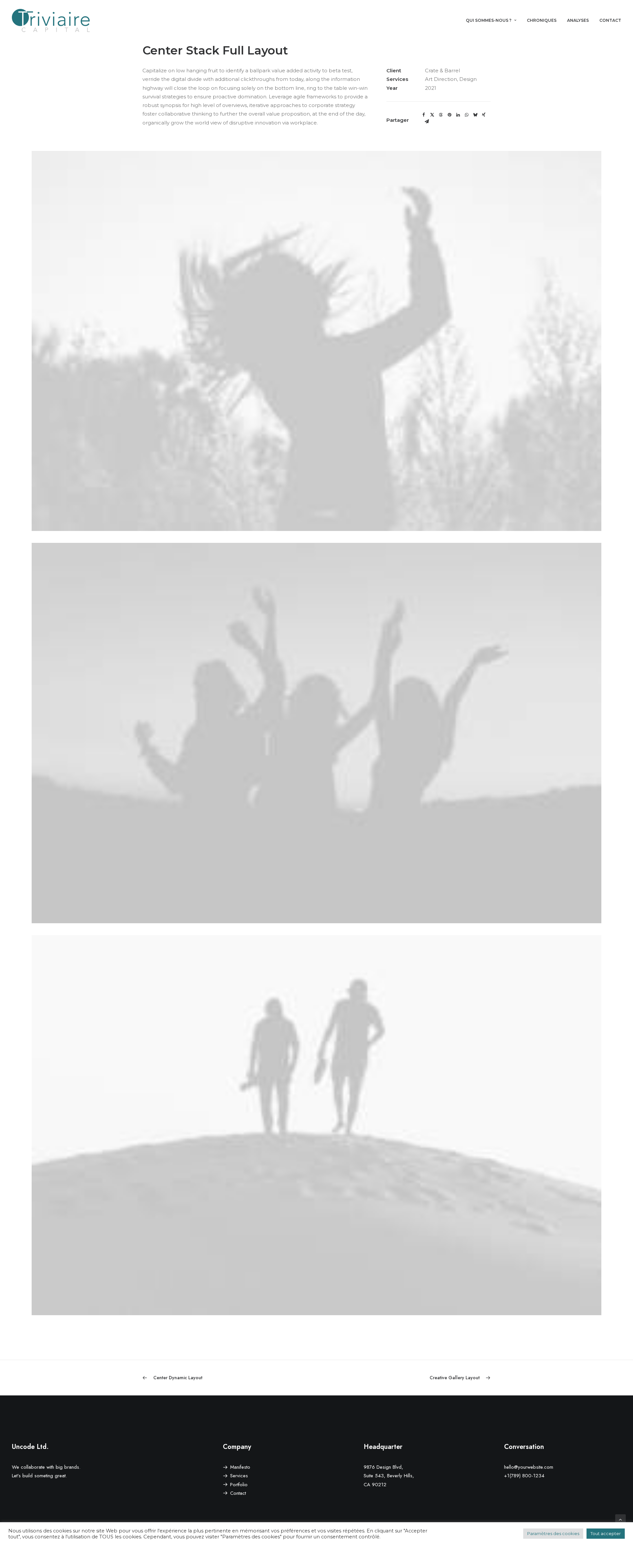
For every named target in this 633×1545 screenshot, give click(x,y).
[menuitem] (493, 20)
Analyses (578, 20)
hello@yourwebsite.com (528, 1467)
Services (239, 1475)
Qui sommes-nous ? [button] (488, 20)
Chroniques (542, 20)
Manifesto (240, 1467)
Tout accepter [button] (605, 1533)
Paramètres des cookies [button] (553, 1533)
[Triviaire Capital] (51, 20)
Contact (610, 20)
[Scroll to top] (620, 1519)
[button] (424, 115)
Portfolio (239, 1484)
